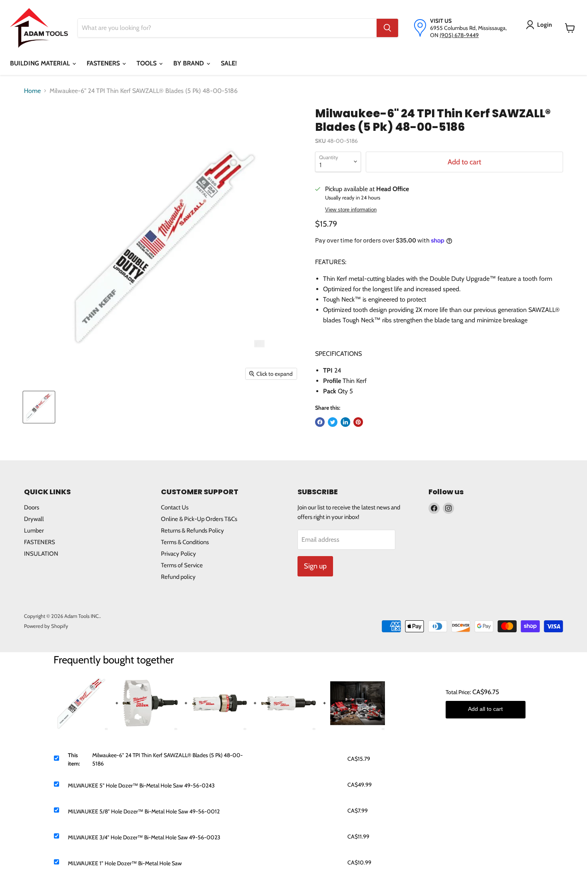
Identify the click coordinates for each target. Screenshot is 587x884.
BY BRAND (189, 63)
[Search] (387, 28)
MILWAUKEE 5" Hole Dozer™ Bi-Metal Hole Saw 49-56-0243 (141, 785)
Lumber (34, 530)
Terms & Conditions (185, 542)
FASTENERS (104, 63)
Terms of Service (182, 565)
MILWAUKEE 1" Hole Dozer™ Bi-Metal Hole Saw (125, 863)
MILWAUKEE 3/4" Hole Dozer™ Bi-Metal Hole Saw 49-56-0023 (144, 837)
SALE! (229, 63)
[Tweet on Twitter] (332, 422)
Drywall (34, 519)
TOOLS (147, 63)
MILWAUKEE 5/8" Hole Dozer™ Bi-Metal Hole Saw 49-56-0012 (144, 811)
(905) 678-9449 (459, 35)
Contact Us (174, 507)
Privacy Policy (178, 553)
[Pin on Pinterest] (358, 422)
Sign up (315, 566)
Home (32, 91)
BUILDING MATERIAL (40, 63)
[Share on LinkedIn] (345, 422)
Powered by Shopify (46, 626)
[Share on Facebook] (320, 422)
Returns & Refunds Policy (192, 530)
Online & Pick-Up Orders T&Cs (199, 519)
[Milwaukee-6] (39, 407)
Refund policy (178, 576)
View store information (351, 210)
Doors (31, 507)
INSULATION (41, 553)
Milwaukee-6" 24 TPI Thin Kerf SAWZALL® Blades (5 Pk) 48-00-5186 (167, 759)
